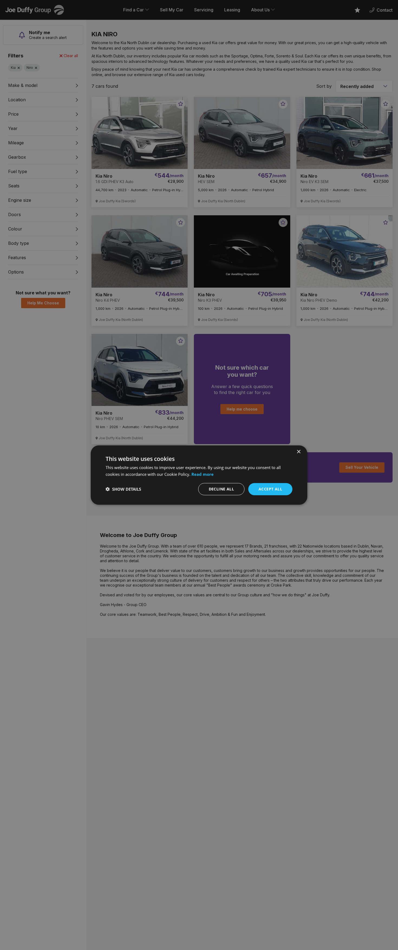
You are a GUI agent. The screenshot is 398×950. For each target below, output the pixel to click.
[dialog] (199, 475)
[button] (123, 489)
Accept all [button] (270, 489)
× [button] (298, 452)
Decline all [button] (221, 489)
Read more (202, 474)
